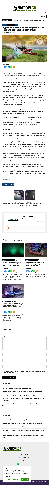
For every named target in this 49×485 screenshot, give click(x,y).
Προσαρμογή (8, 479)
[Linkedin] (9, 67)
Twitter (26, 2)
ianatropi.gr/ (25, 460)
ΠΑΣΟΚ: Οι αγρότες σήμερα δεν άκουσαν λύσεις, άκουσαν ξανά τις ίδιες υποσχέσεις (12, 264)
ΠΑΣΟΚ (4, 260)
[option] (30, 20)
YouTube (24, 2)
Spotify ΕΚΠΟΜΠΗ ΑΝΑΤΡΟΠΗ (25, 464)
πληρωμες (11, 184)
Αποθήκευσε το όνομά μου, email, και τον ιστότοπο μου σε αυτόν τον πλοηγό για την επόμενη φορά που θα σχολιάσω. (24, 372)
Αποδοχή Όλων (25, 479)
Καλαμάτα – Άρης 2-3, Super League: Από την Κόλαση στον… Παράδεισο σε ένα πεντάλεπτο (22, 391)
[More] (14, 67)
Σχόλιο (4, 336)
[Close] (29, 467)
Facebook (22, 2)
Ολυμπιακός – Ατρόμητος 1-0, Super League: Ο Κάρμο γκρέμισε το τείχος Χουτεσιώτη (21, 395)
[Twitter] (6, 67)
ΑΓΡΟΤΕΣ (5, 184)
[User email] (7, 228)
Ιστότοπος (4, 364)
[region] (17, 474)
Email (3, 358)
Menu (43, 16)
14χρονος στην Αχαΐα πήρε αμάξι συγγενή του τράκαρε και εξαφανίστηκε (35, 264)
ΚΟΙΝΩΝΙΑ (4, 25)
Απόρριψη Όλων (16, 479)
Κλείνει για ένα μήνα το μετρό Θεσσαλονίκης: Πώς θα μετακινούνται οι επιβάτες (12, 305)
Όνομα (3, 352)
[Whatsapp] (11, 67)
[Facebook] (4, 67)
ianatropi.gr (39, 222)
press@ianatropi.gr (25, 457)
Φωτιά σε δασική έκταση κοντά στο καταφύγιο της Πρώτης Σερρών (17, 388)
